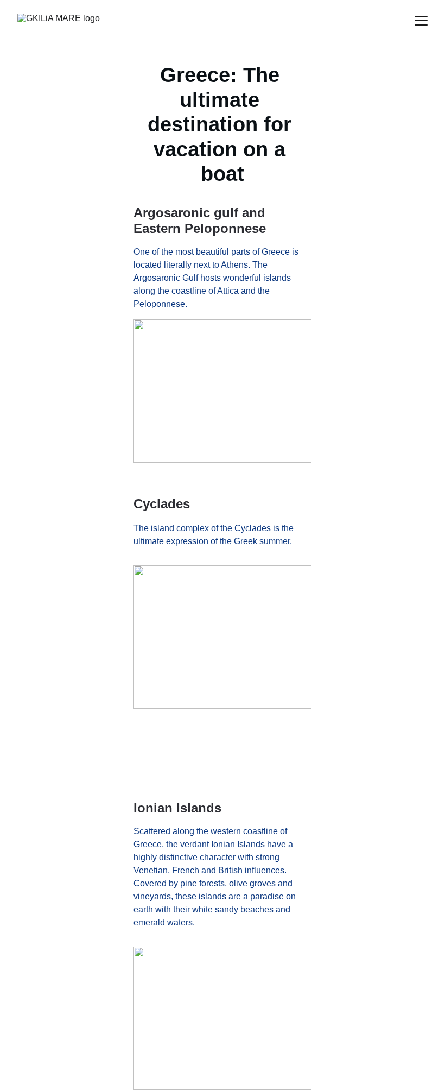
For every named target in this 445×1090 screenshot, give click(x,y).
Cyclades (162, 503)
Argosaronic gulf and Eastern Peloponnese (201, 220)
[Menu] (421, 21)
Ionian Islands (177, 808)
